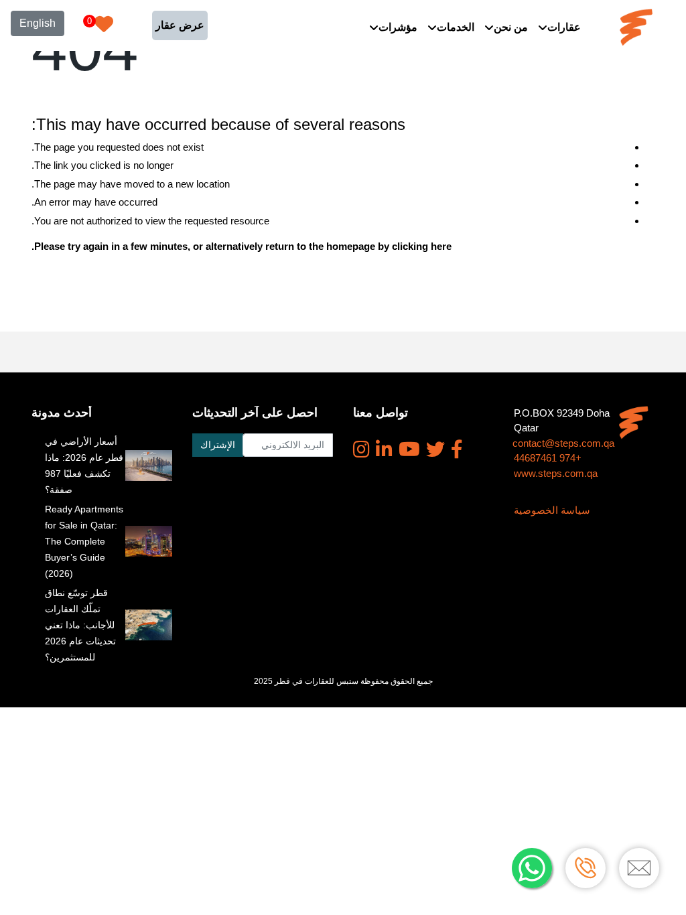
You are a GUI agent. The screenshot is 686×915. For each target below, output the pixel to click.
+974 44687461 (547, 458)
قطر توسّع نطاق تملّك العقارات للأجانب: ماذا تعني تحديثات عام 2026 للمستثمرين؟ (80, 624)
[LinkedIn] (384, 449)
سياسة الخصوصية (552, 510)
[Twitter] (435, 449)
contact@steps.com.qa (563, 443)
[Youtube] (409, 449)
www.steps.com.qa (556, 473)
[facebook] (457, 449)
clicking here (422, 246)
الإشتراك (217, 444)
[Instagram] (361, 449)
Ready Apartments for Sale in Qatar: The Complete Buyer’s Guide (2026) (84, 541)
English (37, 23)
